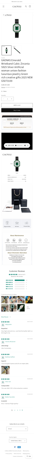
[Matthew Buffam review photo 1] (5, 370)
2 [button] (14, 410)
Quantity (3, 95)
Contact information (17, 456)
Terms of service (17, 453)
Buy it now (17, 110)
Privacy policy (9, 453)
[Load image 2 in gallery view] (17, 50)
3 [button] (17, 410)
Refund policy (26, 450)
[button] (3, 6)
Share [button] (5, 91)
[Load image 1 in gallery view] (6, 50)
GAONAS (10, 450)
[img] (5, 322)
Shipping (3, 87)
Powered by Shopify (16, 450)
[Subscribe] (26, 429)
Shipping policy (26, 453)
